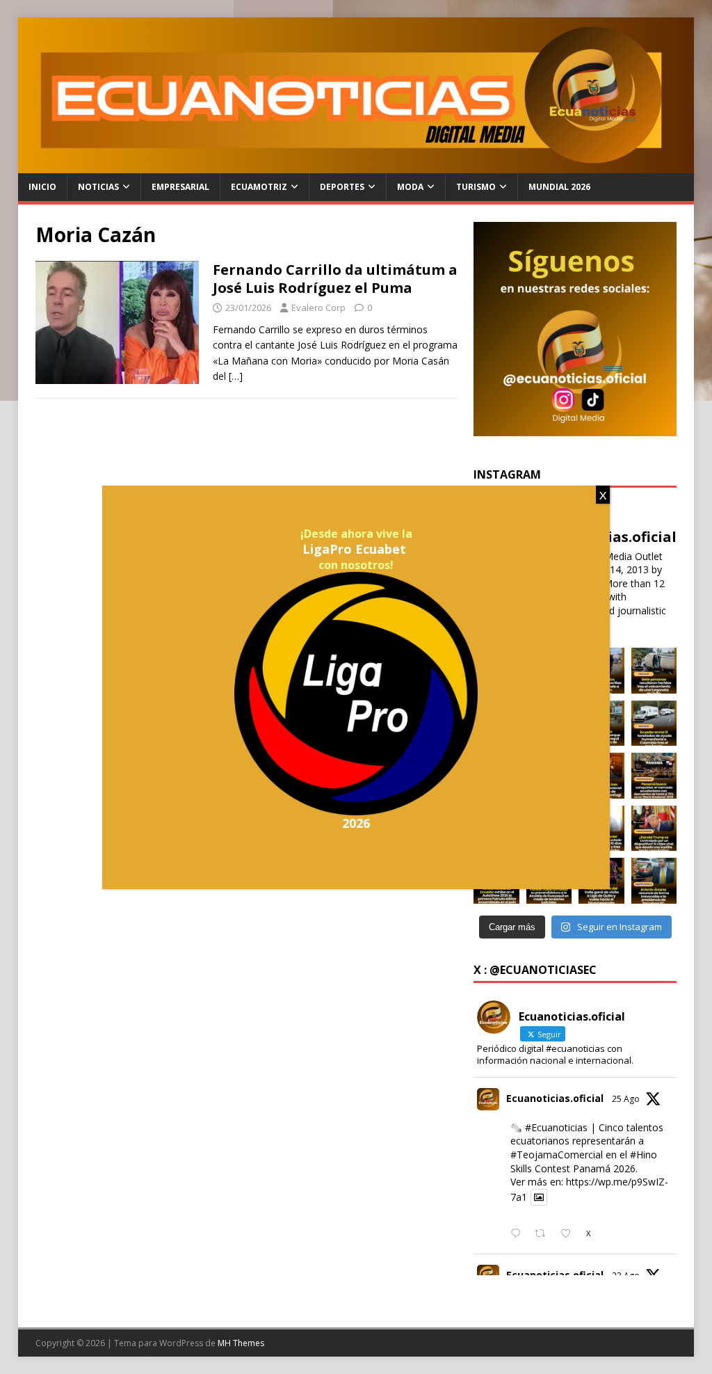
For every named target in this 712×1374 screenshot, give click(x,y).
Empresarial (180, 187)
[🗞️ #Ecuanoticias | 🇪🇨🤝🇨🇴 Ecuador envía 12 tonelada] (654, 723)
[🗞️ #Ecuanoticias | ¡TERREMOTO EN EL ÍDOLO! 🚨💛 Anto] (654, 881)
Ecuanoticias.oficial (555, 1098)
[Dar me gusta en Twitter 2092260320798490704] (570, 1234)
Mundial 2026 (559, 187)
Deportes (342, 187)
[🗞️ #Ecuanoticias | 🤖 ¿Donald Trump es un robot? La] (654, 829)
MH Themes (241, 1343)
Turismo (476, 187)
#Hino (643, 1154)
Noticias (98, 187)
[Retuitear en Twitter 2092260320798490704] (544, 1234)
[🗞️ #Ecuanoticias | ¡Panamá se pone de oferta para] (654, 776)
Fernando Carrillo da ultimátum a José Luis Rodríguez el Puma (335, 278)
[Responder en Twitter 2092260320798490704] (519, 1234)
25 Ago (626, 1099)
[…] (236, 376)
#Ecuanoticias (556, 1127)
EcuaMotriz (259, 187)
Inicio (42, 187)
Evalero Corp (318, 307)
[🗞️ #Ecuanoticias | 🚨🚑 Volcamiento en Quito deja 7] (654, 671)
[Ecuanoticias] (356, 165)
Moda (410, 187)
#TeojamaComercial (556, 1154)
